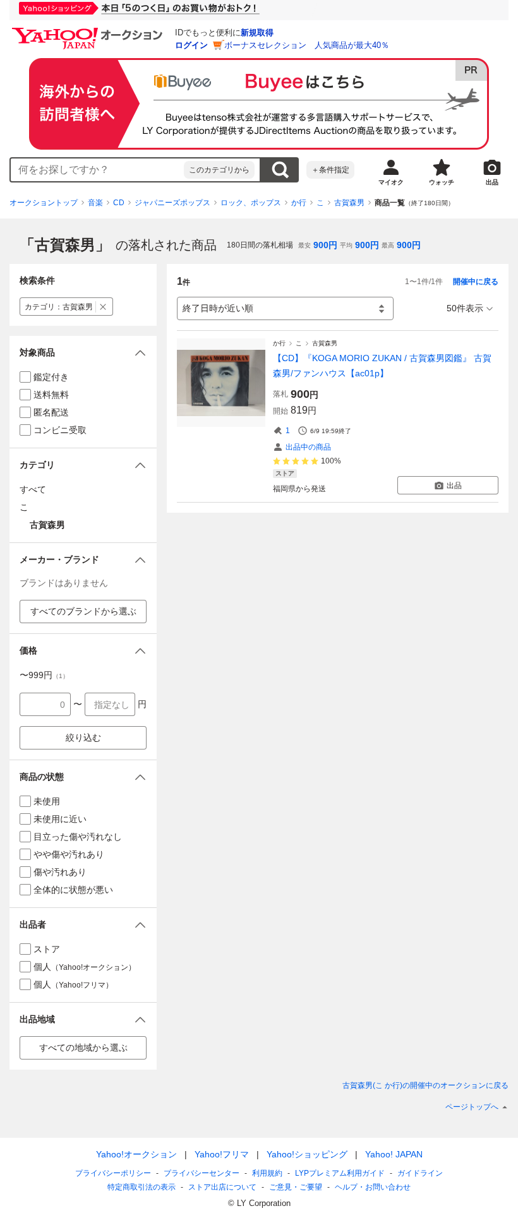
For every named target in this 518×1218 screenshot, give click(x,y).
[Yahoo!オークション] (89, 31)
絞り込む (83, 737)
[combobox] (97, 169)
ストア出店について (222, 1187)
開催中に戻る (475, 281)
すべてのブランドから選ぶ (83, 611)
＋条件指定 (330, 169)
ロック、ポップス (250, 202)
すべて (33, 489)
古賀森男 (349, 202)
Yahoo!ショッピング (307, 1154)
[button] (83, 352)
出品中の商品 (308, 447)
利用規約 (267, 1173)
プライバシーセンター (201, 1173)
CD (118, 202)
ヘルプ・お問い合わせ (373, 1187)
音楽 (95, 202)
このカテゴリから (219, 169)
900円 (325, 245)
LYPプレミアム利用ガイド (340, 1173)
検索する (280, 169)
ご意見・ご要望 (295, 1187)
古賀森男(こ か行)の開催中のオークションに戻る (425, 1085)
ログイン (191, 45)
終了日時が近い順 (218, 308)
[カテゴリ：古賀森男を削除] (103, 306)
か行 (298, 202)
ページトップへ (471, 1106)
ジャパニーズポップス (172, 202)
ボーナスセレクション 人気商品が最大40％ (306, 45)
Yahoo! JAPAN (394, 1154)
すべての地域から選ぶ (83, 1047)
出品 (454, 485)
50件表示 (465, 308)
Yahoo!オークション (136, 1154)
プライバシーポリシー (113, 1173)
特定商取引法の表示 (141, 1187)
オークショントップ (43, 202)
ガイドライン (420, 1173)
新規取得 (257, 32)
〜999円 (44, 675)
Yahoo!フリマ (222, 1154)
